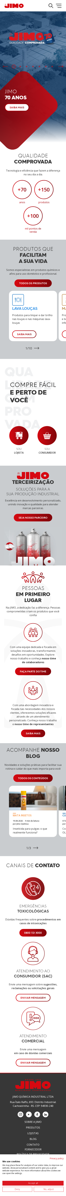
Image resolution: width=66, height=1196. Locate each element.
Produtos (33, 1127)
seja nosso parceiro (33, 517)
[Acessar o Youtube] (29, 1114)
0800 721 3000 (33, 932)
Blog (33, 1139)
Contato (33, 1144)
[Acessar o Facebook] (37, 1114)
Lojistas (33, 1133)
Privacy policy (57, 1158)
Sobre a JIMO (33, 1122)
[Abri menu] (59, 6)
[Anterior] (5, 66)
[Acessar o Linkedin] (45, 1114)
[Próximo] (61, 66)
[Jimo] (14, 6)
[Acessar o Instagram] (20, 1114)
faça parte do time (33, 671)
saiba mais (33, 733)
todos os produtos (33, 283)
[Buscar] (50, 5)
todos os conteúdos (33, 778)
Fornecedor (33, 1149)
